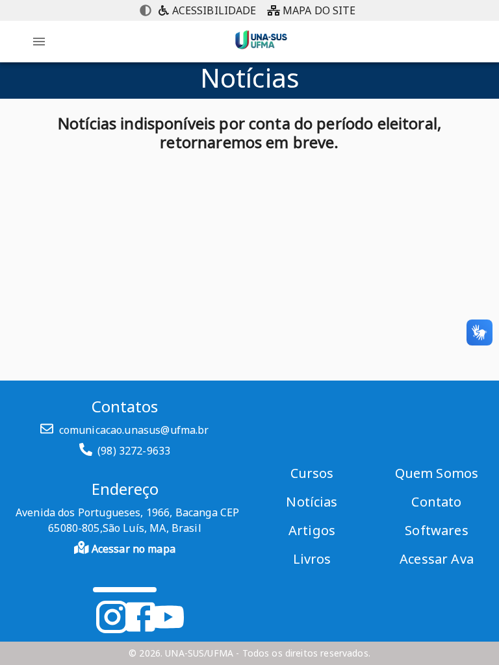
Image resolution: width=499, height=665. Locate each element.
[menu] (39, 41)
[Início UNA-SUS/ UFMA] (261, 52)
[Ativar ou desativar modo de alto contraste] (145, 10)
